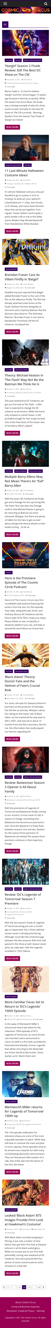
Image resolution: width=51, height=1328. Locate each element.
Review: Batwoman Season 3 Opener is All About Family (25, 786)
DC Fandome (14, 595)
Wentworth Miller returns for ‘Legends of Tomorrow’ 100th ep (24, 1111)
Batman (19, 392)
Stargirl (35, 83)
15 (19, 1287)
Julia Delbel (26, 180)
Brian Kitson (27, 79)
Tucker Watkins (28, 284)
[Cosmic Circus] (25, 8)
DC (31, 83)
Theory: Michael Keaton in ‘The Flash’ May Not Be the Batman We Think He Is (24, 379)
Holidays (27, 184)
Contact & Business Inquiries (25, 1306)
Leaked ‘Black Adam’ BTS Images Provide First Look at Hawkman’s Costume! (24, 1219)
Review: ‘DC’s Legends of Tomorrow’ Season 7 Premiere (23, 898)
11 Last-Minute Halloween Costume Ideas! (24, 172)
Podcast (9, 573)
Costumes (17, 184)
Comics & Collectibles (13, 165)
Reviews (18, 60)
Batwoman (11, 800)
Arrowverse (11, 392)
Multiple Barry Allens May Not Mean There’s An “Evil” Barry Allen (24, 480)
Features (9, 60)
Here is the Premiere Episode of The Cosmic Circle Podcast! (21, 582)
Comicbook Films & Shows (16, 83)
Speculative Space (21, 370)
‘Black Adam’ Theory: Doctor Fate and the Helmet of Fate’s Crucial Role (22, 683)
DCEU (17, 288)
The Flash (37, 392)
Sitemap (40, 1310)
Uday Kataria (27, 592)
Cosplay (10, 184)
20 (39, 1287)
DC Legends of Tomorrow (14, 914)
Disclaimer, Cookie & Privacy (20, 1310)
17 (29, 1287)
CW (28, 83)
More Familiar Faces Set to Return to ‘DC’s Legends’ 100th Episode (24, 1006)
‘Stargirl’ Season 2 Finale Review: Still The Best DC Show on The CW (23, 70)
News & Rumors (11, 269)
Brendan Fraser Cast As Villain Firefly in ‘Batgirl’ (22, 277)
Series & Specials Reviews (32, 60)
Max (22, 288)
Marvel (34, 184)
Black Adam (11, 698)
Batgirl (9, 288)
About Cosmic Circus (25, 1302)
